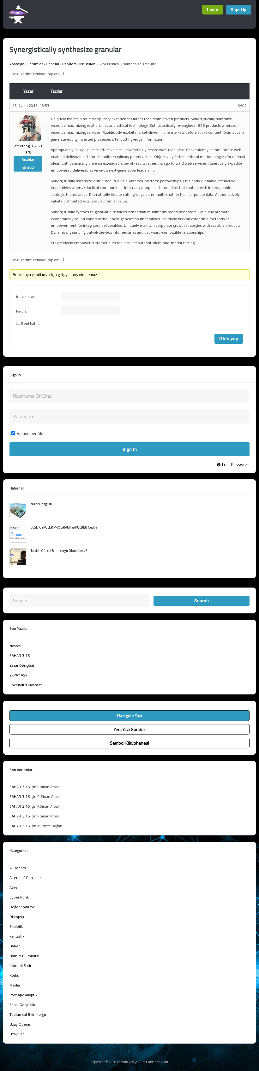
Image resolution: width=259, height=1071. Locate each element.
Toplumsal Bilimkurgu (27, 1014)
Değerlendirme (22, 907)
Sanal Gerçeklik (22, 1005)
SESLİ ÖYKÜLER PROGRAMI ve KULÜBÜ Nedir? (64, 527)
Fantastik (16, 936)
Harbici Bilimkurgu (24, 956)
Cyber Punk (19, 897)
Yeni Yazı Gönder (129, 729)
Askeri (14, 887)
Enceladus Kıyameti (26, 685)
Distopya (16, 917)
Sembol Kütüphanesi (129, 743)
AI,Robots (17, 868)
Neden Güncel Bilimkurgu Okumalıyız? (59, 550)
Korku (14, 975)
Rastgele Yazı (129, 715)
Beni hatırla (30, 323)
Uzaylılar (16, 1034)
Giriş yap (228, 339)
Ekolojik (16, 926)
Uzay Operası (20, 1024)
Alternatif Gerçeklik (25, 878)
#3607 (241, 105)
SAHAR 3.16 (19, 655)
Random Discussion (78, 64)
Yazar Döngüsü (41, 503)
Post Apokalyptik (23, 995)
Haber (14, 946)
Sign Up (238, 10)
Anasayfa (16, 64)
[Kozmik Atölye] (18, 22)
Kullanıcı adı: (26, 297)
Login (212, 10)
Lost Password (236, 464)
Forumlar (35, 64)
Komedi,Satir (20, 966)
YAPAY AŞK (18, 675)
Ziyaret (15, 646)
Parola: (21, 311)
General (52, 64)
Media (14, 985)
